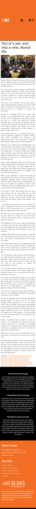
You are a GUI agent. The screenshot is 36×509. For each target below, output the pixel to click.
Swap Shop (13, 366)
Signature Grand (27, 364)
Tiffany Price (22, 366)
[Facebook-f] (33, 20)
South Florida (5, 366)
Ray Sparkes (17, 364)
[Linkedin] (30, 20)
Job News (25, 362)
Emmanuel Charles (7, 360)
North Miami (9, 364)
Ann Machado (10, 356)
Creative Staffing (24, 358)
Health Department (15, 362)
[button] (22, 20)
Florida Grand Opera (19, 360)
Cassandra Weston (12, 358)
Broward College (20, 356)
